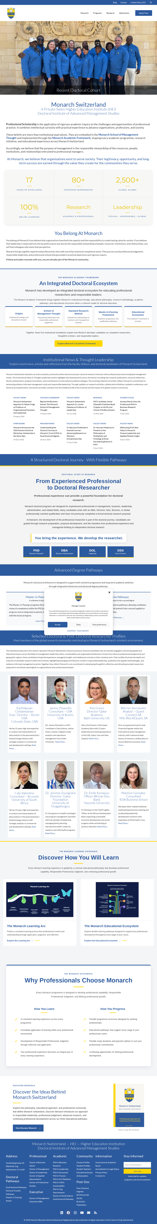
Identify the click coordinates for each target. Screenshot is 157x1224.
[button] (109, 592)
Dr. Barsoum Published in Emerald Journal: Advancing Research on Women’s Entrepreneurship (77, 433)
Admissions (124, 13)
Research (110, 13)
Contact (123, 2)
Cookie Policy (71, 630)
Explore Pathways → (115, 617)
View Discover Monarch (28, 1128)
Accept (57, 625)
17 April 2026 (72, 442)
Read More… (60, 742)
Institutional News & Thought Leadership (78, 359)
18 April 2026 (45, 440)
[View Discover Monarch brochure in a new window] (128, 1105)
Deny (78, 625)
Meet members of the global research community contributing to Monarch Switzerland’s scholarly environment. (78, 640)
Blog (115, 2)
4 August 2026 (45, 414)
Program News (47, 423)
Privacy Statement (83, 630)
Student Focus (127, 398)
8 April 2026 (98, 448)
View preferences (99, 625)
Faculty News (19, 398)
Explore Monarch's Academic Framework (78, 343)
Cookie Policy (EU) (138, 2)
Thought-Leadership (49, 398)
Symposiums (19, 423)
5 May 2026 (124, 414)
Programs (97, 13)
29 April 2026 (18, 440)
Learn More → (42, 621)
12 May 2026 (98, 414)
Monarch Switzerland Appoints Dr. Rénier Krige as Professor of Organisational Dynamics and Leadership (24, 407)
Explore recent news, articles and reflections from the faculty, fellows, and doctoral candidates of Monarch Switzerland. (78, 364)
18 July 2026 (71, 414)
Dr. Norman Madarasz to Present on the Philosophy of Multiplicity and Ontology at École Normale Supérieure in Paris (103, 436)
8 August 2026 (18, 416)
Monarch (85, 13)
